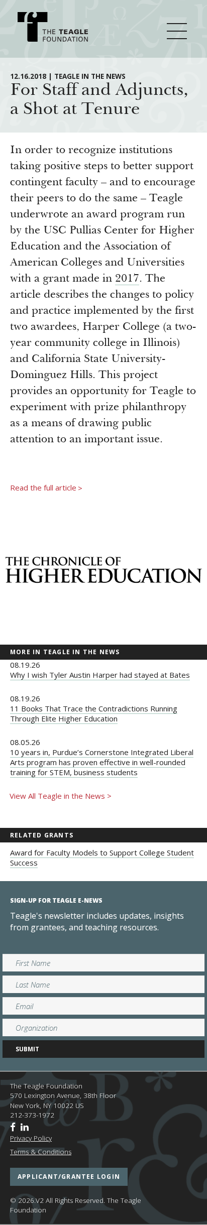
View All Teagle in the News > (61, 796)
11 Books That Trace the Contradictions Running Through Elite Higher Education (93, 713)
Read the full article (46, 488)
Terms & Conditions (40, 1151)
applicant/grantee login (69, 1176)
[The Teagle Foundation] (53, 28)
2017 (127, 279)
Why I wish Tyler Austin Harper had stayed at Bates (100, 675)
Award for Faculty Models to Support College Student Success (102, 857)
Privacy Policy (31, 1138)
